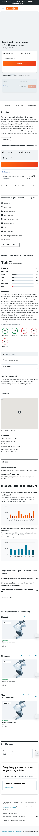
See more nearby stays (31, 617)
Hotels (13, 830)
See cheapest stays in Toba (29, 656)
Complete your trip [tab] (10, 776)
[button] (37, 3)
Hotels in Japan (30, 830)
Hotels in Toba (9, 787)
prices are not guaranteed (9, 807)
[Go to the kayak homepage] (12, 8)
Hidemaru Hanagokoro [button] (9, 642)
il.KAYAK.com (6, 830)
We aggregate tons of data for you (14, 817)
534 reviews (20, 45)
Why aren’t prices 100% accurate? (14, 820)
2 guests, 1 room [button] (9, 58)
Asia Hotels (21, 830)
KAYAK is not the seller (10, 813)
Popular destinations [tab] (26, 776)
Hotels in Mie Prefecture (7, 831)
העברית (30, 2)
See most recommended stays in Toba (30, 696)
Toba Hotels (19, 831)
